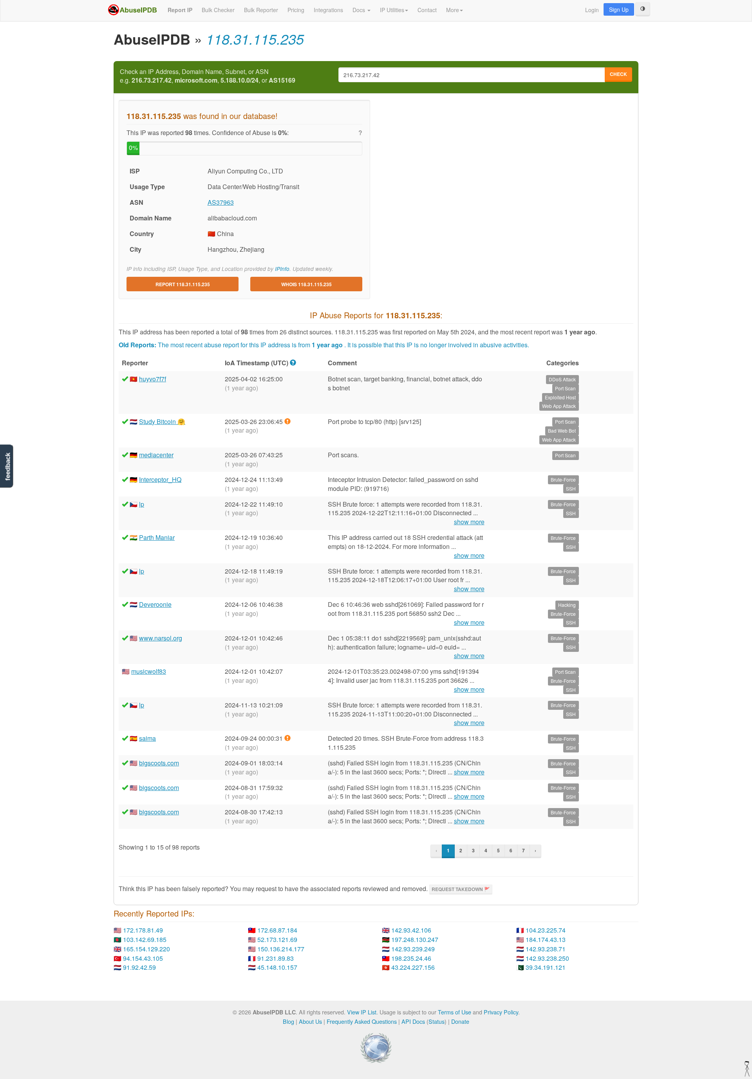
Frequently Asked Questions (362, 1021)
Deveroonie (155, 604)
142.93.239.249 (413, 948)
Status (436, 1021)
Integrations (328, 10)
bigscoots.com (159, 762)
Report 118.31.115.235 (182, 284)
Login (592, 10)
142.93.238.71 (546, 948)
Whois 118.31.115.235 (306, 284)
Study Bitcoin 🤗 (162, 421)
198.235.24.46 (411, 958)
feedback (7, 467)
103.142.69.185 (144, 939)
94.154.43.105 (143, 958)
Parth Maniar (157, 537)
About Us (310, 1021)
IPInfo (282, 268)
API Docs (413, 1021)
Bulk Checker (218, 10)
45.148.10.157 (277, 967)
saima (147, 738)
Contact (427, 10)
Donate (460, 1021)
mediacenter (156, 454)
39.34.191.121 (546, 967)
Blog (288, 1021)
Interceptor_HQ (160, 479)
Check (618, 74)
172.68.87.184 (277, 930)
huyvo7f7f (152, 378)
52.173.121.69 (277, 939)
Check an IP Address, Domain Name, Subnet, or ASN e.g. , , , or (207, 76)
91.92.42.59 (139, 967)
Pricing (295, 10)
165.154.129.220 (146, 948)
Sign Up (619, 9)
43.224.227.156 (413, 967)
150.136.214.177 (280, 948)
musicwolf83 (148, 671)
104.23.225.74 (546, 930)
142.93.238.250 (547, 958)
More (452, 10)
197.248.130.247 (414, 939)
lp (141, 504)
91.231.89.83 (275, 958)
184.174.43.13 (546, 939)
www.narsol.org (160, 637)
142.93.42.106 (411, 930)
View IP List (361, 1012)
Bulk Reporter (261, 10)
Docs (359, 10)
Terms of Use (454, 1012)
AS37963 (221, 202)
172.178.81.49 (143, 930)
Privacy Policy (501, 1012)
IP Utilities (392, 10)
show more (469, 522)
